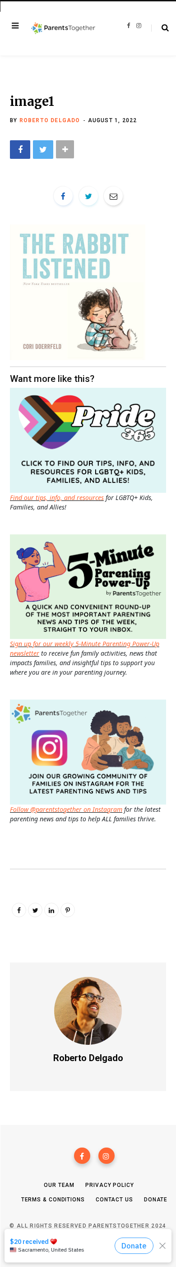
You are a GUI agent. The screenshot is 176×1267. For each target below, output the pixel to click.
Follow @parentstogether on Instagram (66, 809)
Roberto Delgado (49, 120)
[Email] (113, 195)
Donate (155, 1199)
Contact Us (114, 1199)
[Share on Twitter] (43, 149)
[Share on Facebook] (20, 149)
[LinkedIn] (51, 910)
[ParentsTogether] (63, 28)
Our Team (59, 1185)
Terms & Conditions (53, 1199)
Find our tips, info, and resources (57, 497)
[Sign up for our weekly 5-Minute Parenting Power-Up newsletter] (90, 439)
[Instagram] (106, 1156)
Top (91, 1249)
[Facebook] (82, 1156)
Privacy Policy (109, 1185)
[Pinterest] (67, 910)
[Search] (160, 28)
